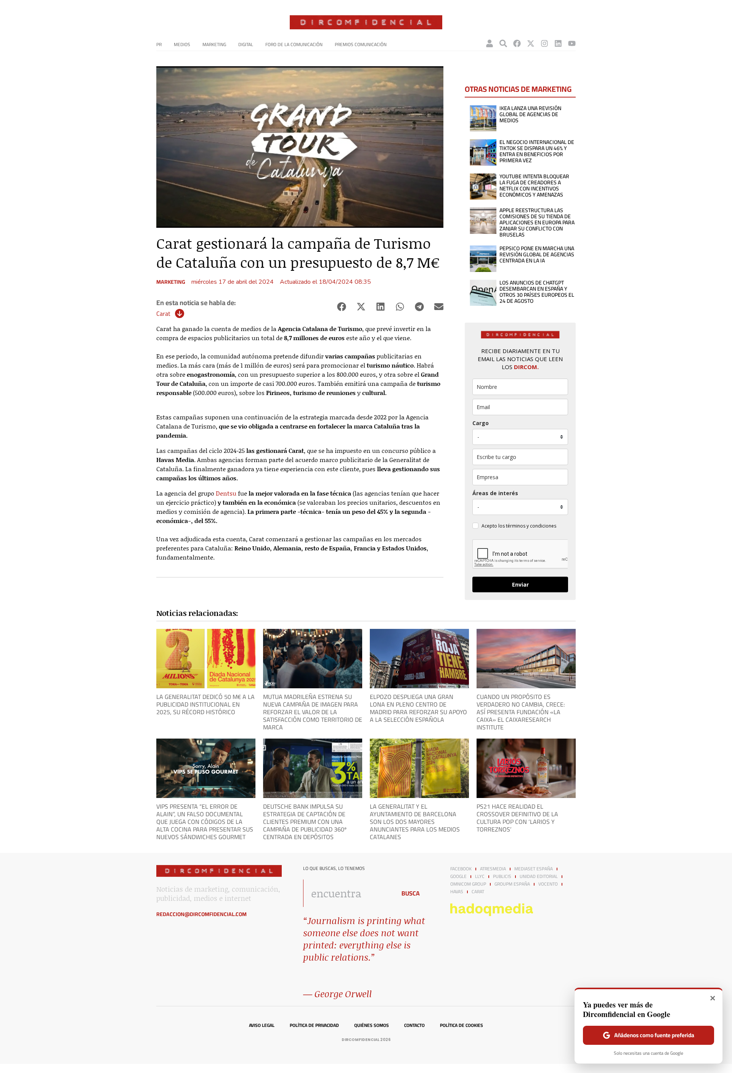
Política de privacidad (314, 1025)
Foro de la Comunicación (294, 44)
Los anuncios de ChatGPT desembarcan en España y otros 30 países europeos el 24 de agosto (536, 292)
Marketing (214, 44)
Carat (163, 313)
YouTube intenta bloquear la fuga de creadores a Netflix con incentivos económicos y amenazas (534, 185)
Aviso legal (261, 1025)
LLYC (480, 876)
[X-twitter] (531, 43)
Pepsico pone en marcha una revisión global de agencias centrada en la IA (536, 254)
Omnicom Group (468, 884)
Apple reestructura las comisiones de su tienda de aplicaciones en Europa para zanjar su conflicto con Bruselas (537, 222)
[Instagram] (544, 43)
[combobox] (347, 893)
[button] (341, 306)
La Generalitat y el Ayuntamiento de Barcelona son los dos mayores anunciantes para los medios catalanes (415, 822)
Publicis (502, 876)
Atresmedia (493, 869)
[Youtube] (572, 43)
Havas (456, 891)
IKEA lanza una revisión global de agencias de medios (530, 114)
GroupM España (512, 884)
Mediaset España (533, 869)
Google (458, 876)
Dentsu (226, 493)
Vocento (548, 884)
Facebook (461, 869)
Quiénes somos (371, 1025)
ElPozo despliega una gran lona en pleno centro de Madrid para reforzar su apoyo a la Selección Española (418, 708)
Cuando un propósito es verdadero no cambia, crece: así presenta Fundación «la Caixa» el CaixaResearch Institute (522, 712)
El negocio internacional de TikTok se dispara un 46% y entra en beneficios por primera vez (536, 151)
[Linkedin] (558, 43)
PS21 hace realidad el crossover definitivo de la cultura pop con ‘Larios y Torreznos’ (517, 818)
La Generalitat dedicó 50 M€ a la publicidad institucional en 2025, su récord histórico (205, 704)
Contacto (414, 1025)
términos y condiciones (531, 526)
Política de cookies (461, 1025)
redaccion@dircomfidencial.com (201, 914)
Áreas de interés (495, 493)
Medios (182, 44)
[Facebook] (517, 43)
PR (159, 44)
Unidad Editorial (539, 876)
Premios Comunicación (361, 44)
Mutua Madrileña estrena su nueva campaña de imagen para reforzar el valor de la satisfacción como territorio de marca (312, 712)
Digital (245, 44)
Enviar (520, 584)
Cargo (480, 423)
